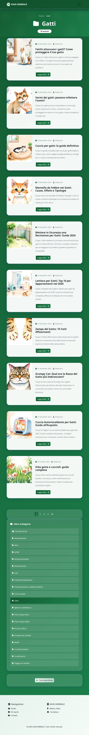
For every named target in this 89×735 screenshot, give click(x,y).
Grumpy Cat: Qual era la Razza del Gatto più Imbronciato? (56, 375)
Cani (16, 573)
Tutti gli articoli (21, 531)
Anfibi (16, 552)
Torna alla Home (46, 680)
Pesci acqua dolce (21, 614)
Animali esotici (20, 566)
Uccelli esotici (20, 656)
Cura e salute (19, 594)
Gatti (16, 601)
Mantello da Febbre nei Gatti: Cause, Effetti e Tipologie (53, 189)
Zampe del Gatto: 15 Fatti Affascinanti (51, 330)
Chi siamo (15, 712)
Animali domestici (21, 559)
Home (41, 16)
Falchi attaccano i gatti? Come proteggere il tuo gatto (54, 51)
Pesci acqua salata (21, 621)
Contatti (14, 715)
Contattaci (54, 712)
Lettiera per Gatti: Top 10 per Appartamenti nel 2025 (53, 282)
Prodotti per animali (22, 635)
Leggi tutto (42, 74)
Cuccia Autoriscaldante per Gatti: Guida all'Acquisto (56, 423)
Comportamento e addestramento (28, 587)
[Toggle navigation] (79, 4)
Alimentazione (20, 538)
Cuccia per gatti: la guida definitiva (57, 145)
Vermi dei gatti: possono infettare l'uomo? (56, 99)
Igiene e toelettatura (22, 607)
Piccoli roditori (20, 628)
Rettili (16, 642)
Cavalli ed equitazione (23, 580)
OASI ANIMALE (19, 4)
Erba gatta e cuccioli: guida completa (52, 468)
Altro (16, 545)
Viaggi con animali (21, 663)
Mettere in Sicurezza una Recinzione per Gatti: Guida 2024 (55, 234)
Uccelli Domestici (21, 649)
